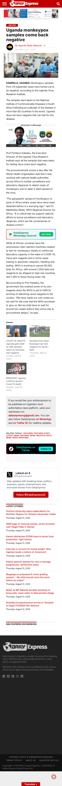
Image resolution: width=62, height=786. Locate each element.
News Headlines (20, 437)
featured (28, 433)
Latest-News (12, 435)
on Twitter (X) (21, 422)
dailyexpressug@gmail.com (23, 415)
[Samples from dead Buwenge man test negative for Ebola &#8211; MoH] (39, 331)
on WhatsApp (43, 419)
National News (27, 435)
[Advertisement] (31, 715)
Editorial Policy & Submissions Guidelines (31, 757)
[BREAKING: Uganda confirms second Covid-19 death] (16, 368)
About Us (31, 760)
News (9, 437)
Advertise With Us (48, 760)
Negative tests (44, 435)
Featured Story (42, 433)
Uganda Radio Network (30, 45)
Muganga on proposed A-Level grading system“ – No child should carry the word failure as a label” (28, 577)
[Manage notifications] (53, 776)
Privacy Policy (14, 760)
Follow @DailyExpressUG (30, 494)
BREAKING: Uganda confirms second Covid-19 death (16, 381)
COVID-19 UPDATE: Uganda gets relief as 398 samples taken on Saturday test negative (16, 346)
